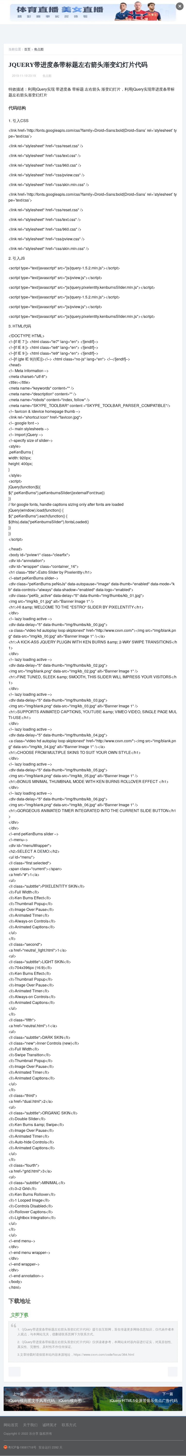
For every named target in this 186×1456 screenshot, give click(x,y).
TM (18, 326)
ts (43, 130)
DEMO (43, 851)
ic (21, 411)
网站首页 (11, 1424)
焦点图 (39, 49)
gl (53, 130)
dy (17, 554)
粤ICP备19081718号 (22, 1447)
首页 (27, 49)
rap (29, 566)
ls (33, 589)
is (63, 130)
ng (65, 341)
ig (14, 463)
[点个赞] (14, 1372)
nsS (115, 287)
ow (81, 399)
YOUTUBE (92, 711)
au (78, 584)
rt (33, 417)
